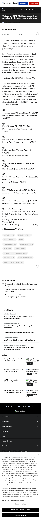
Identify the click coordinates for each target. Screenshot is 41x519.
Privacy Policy (6, 485)
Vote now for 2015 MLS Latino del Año (19, 78)
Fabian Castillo (24, 235)
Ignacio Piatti (7, 142)
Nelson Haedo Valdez (11, 115)
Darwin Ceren (9, 235)
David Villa (6, 190)
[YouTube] (20, 452)
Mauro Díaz (6, 155)
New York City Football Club (15, 253)
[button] (38, 10)
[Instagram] (9, 452)
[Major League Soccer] (3, 10)
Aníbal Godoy (7, 193)
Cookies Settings (20, 504)
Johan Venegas (8, 113)
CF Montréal (20, 248)
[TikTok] (26, 452)
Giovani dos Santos (10, 203)
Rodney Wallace (9, 150)
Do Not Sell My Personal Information (13, 500)
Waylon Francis (8, 163)
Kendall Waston (8, 177)
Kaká (4, 126)
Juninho (5, 182)
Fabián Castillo (8, 139)
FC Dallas (7, 248)
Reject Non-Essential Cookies (20, 509)
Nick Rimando (8, 169)
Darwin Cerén (8, 201)
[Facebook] (15, 452)
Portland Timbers (25, 257)
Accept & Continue (20, 515)
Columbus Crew (26, 244)
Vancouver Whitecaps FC (13, 262)
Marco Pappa (7, 129)
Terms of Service (26, 488)
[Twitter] (4, 452)
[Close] (38, 455)
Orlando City (9, 257)
